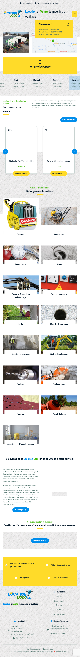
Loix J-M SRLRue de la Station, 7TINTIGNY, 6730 (22, 630)
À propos (12, 28)
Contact (59, 610)
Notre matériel (67, 120)
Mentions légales (47, 649)
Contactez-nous (38, 541)
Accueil (12, 24)
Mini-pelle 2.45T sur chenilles (21, 161)
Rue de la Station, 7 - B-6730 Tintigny (48, 3)
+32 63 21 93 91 (27, 3)
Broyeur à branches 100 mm (58, 161)
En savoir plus (20, 173)
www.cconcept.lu (63, 651)
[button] (5, 151)
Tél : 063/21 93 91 (22, 638)
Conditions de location (59, 614)
